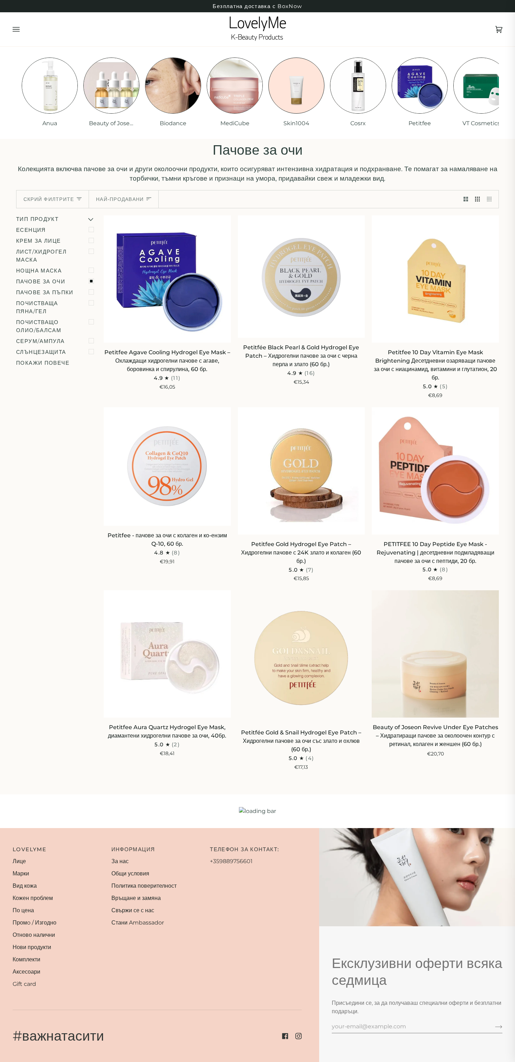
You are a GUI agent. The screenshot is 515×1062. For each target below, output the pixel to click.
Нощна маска (39, 270)
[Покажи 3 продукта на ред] (477, 199)
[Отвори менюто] (23, 29)
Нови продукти (32, 947)
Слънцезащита (41, 352)
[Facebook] (285, 1036)
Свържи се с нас (132, 910)
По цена (23, 910)
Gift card (24, 984)
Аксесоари (26, 971)
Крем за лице (38, 240)
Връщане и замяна (136, 898)
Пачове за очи (40, 281)
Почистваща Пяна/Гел (37, 307)
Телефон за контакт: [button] (244, 849)
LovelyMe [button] (29, 849)
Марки (21, 873)
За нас (120, 861)
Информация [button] (133, 849)
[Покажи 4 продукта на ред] (491, 199)
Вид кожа (25, 885)
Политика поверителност (144, 885)
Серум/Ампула (40, 341)
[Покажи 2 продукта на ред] (466, 199)
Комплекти (26, 959)
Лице (19, 861)
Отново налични (34, 935)
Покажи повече (42, 362)
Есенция (31, 230)
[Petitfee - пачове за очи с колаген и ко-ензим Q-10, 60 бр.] (167, 466)
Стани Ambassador (137, 922)
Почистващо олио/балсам (38, 326)
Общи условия (130, 873)
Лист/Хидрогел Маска (41, 255)
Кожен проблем (33, 898)
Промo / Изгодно (34, 922)
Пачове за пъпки (45, 292)
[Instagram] (298, 1036)
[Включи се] (493, 1026)
